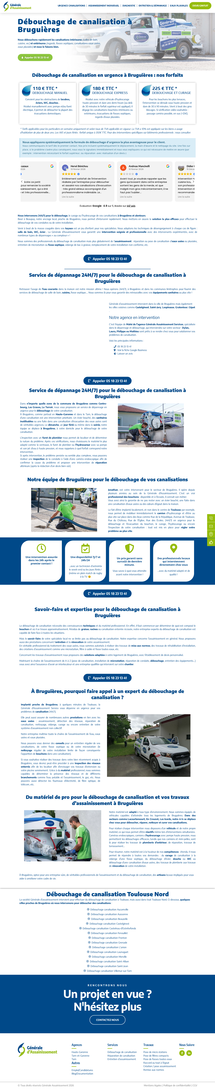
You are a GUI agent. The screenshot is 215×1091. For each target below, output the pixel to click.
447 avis (131, 205)
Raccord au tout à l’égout (156, 1062)
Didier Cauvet (157, 166)
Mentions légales (152, 1085)
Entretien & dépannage (153, 5)
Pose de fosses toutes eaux (157, 1059)
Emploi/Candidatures (82, 1070)
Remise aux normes (153, 1069)
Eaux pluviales (179, 5)
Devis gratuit (200, 5)
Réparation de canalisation (121, 1055)
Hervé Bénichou (42, 166)
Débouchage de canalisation (122, 1052)
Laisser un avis (125, 353)
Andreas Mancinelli (101, 166)
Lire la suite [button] (31, 197)
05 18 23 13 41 (124, 346)
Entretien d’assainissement (122, 1059)
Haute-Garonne (80, 1052)
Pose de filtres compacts (156, 1055)
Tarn (74, 1059)
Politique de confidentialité (177, 1085)
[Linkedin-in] (189, 1053)
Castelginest (142, 307)
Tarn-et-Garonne (80, 1055)
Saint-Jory (155, 307)
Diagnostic (128, 5)
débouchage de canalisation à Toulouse (108, 899)
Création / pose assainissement (159, 1066)
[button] (193, 181)
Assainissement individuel (103, 5)
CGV (195, 1085)
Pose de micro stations (155, 1052)
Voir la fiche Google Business (132, 350)
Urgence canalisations (71, 5)
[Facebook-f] (182, 1053)
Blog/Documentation (82, 1073)
